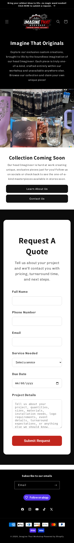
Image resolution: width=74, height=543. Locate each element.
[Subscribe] (56, 485)
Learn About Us (37, 188)
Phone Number (24, 312)
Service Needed (25, 353)
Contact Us (37, 198)
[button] (7, 21)
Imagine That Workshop (31, 536)
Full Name (20, 292)
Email (16, 333)
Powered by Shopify (54, 536)
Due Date (19, 374)
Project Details (24, 395)
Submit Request (37, 441)
